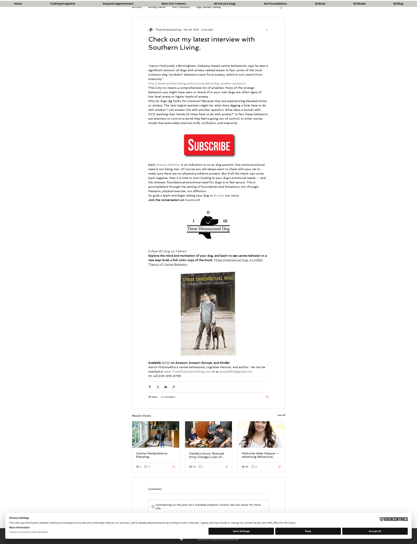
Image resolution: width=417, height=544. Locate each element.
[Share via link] (173, 386)
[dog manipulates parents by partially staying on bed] (155, 434)
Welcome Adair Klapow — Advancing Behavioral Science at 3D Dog (260, 455)
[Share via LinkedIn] (165, 386)
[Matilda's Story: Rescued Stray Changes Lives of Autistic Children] (208, 434)
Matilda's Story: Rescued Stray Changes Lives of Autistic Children (206, 455)
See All (281, 415)
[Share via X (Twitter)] (157, 386)
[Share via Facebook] (149, 386)
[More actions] (267, 30)
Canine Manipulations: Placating (152, 455)
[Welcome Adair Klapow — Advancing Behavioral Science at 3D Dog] (261, 434)
